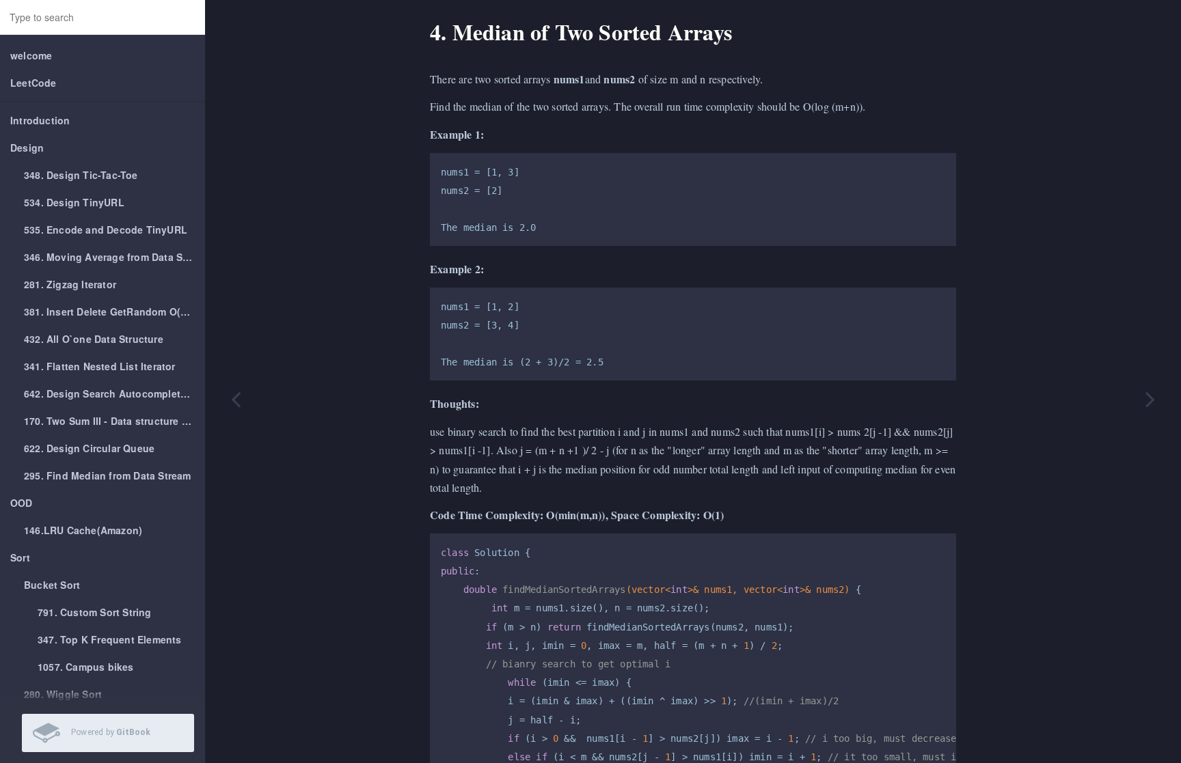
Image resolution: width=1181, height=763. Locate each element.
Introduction (40, 120)
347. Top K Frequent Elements (110, 639)
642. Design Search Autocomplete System (114, 393)
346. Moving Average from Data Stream (114, 257)
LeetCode (33, 82)
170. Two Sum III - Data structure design (114, 421)
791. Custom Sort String (95, 612)
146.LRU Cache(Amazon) (83, 530)
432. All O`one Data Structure (93, 339)
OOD (21, 503)
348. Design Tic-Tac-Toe (81, 175)
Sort (20, 557)
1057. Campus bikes (86, 667)
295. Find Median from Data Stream (107, 475)
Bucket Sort (52, 585)
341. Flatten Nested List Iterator (100, 366)
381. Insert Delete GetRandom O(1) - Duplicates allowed (114, 311)
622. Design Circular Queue (89, 448)
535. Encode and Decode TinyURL (105, 229)
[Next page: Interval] (1150, 398)
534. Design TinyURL (74, 202)
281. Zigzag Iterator (70, 284)
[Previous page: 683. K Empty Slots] (236, 398)
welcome (31, 55)
